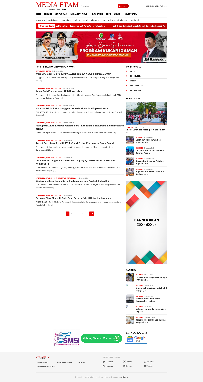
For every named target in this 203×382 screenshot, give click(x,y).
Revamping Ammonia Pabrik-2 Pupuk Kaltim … (150, 162)
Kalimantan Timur (53, 178)
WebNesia (124, 377)
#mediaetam (135, 90)
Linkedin (129, 366)
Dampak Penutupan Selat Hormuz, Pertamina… (148, 299)
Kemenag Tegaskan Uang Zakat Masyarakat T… (151, 321)
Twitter (128, 362)
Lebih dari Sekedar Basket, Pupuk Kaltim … (148, 141)
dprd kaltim (135, 76)
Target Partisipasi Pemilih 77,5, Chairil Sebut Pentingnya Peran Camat (75, 143)
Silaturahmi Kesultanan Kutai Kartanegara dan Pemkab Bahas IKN (72, 181)
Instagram (109, 366)
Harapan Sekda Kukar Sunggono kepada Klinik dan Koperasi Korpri (73, 108)
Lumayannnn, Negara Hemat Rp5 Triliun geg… (151, 278)
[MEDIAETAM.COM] (57, 6)
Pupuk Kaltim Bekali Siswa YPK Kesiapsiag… (150, 172)
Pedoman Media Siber (45, 366)
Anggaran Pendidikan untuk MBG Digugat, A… (151, 289)
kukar (133, 71)
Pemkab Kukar (136, 85)
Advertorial (40, 88)
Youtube (150, 366)
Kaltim (133, 81)
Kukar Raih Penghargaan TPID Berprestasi (59, 91)
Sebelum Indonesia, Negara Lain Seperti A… (151, 310)
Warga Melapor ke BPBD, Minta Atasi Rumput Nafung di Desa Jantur (73, 73)
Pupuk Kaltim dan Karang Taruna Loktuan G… (145, 131)
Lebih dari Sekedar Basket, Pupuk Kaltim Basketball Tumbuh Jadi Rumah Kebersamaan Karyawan (148, 26)
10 (81, 213)
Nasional (139, 275)
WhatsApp (151, 362)
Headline (129, 127)
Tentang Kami (42, 362)
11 (87, 213)
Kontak (81, 362)
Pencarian (123, 6)
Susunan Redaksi (64, 362)
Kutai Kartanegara (43, 71)
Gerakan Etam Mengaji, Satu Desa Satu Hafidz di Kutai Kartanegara (73, 198)
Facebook (109, 362)
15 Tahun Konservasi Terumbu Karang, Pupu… (150, 151)
